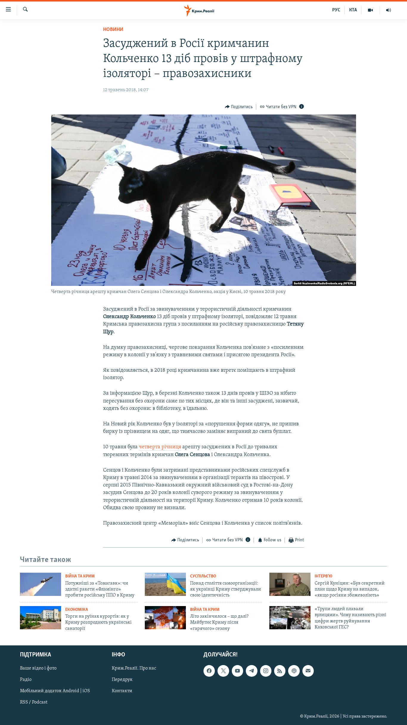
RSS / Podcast (33, 702)
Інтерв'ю (323, 576)
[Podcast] (293, 671)
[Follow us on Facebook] (209, 671)
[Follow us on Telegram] (251, 671)
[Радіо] (388, 10)
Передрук (122, 680)
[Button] (239, 107)
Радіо (26, 680)
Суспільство (203, 576)
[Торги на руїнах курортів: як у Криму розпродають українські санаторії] (40, 617)
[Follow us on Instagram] (265, 671)
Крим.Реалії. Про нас (134, 668)
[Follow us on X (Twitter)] (223, 671)
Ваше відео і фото (38, 668)
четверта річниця (160, 447)
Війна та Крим (80, 576)
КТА (353, 10)
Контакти (122, 691)
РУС (336, 10)
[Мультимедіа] (370, 10)
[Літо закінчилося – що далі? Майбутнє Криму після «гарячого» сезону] (165, 617)
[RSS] (279, 671)
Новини (113, 29)
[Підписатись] (308, 671)
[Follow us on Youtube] (237, 671)
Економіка (76, 610)
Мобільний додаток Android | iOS (55, 691)
